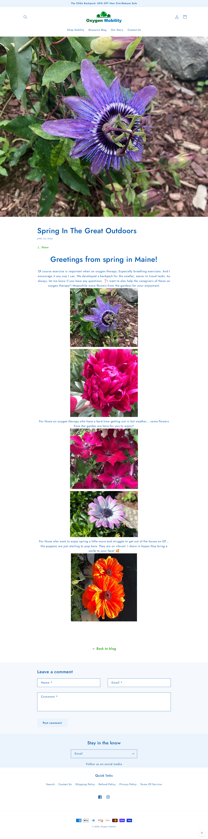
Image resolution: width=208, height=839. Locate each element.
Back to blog (106, 648)
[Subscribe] (133, 753)
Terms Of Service (151, 784)
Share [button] (45, 247)
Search (50, 784)
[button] (25, 17)
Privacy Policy (128, 784)
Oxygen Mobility (108, 826)
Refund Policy (107, 784)
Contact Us (65, 784)
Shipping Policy (85, 784)
